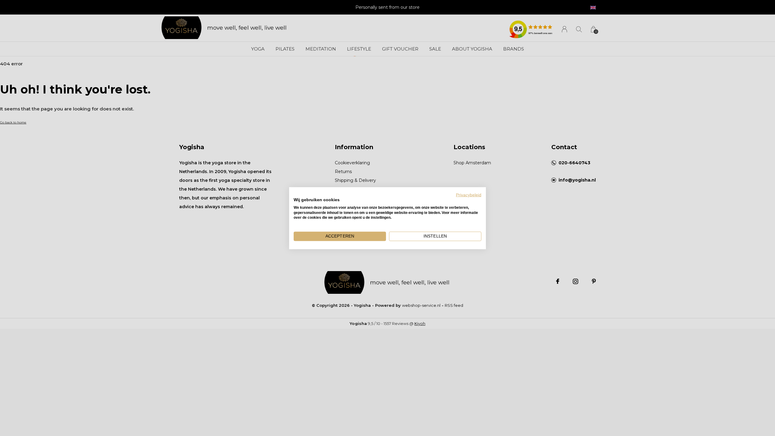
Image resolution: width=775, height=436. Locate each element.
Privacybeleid (468, 194)
